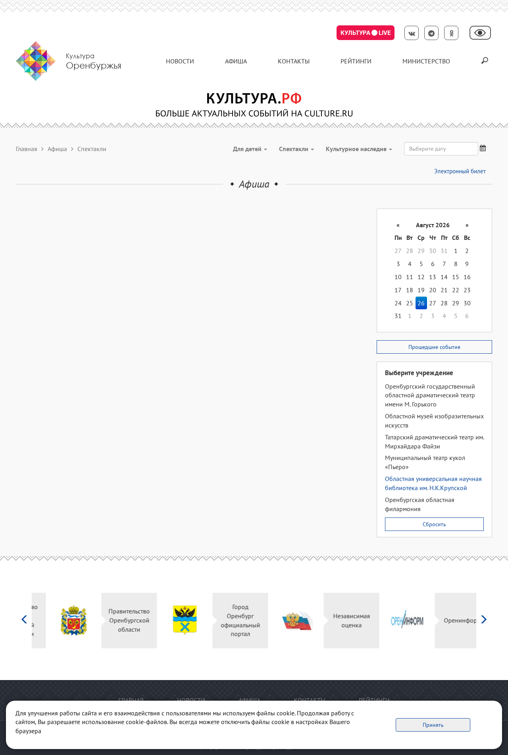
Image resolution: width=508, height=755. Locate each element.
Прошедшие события (434, 347)
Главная (26, 149)
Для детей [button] (248, 149)
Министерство (426, 61)
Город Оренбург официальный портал (226, 620)
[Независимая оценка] (282, 620)
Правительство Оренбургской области (115, 620)
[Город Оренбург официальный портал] (171, 620)
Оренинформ (448, 620)
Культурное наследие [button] (357, 149)
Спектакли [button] (294, 149)
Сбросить (434, 524)
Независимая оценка (337, 620)
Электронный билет (460, 171)
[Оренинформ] (393, 620)
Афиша (236, 61)
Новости (180, 61)
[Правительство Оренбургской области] (60, 620)
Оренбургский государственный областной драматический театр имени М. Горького (430, 395)
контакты (294, 61)
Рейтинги (356, 61)
